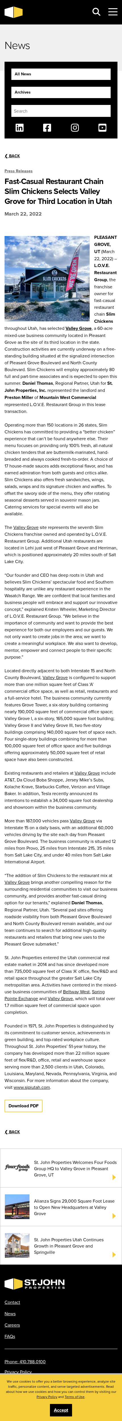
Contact (12, 1302)
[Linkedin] (20, 128)
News (10, 1313)
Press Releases (19, 171)
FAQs (10, 1336)
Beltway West (76, 991)
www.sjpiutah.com (32, 1087)
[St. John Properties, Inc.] (45, 12)
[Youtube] (102, 128)
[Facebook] (47, 128)
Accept (61, 1410)
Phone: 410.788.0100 (25, 1361)
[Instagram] (75, 128)
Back (12, 156)
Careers (12, 1325)
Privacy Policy (18, 1372)
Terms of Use (75, 1396)
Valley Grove (79, 328)
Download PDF (24, 1106)
